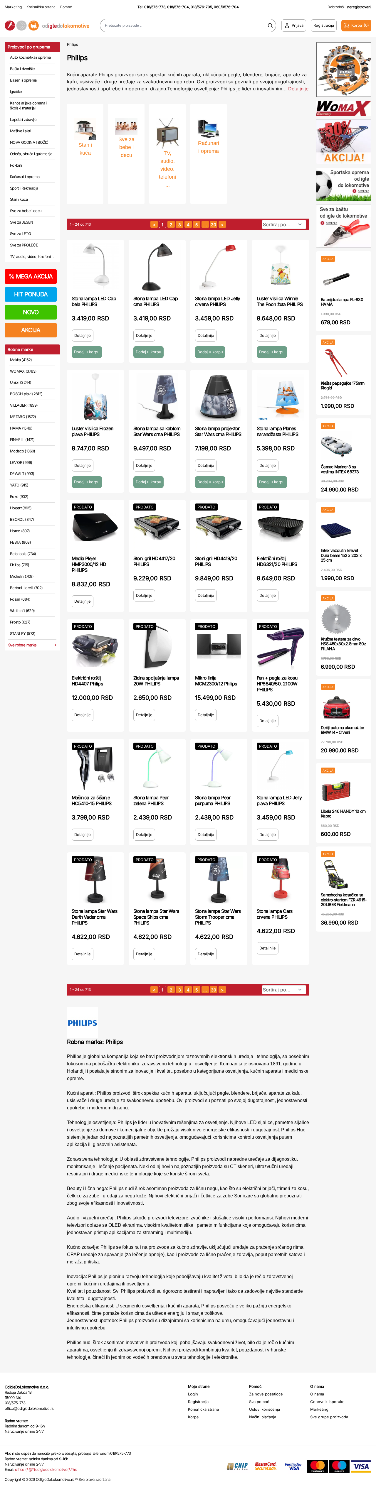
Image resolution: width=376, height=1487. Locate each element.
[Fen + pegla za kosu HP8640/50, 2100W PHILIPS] (280, 646)
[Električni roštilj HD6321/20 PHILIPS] (280, 527)
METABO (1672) (23, 416)
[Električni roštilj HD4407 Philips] (95, 646)
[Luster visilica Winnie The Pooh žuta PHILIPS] (280, 267)
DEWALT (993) (22, 473)
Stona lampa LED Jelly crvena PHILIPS (217, 301)
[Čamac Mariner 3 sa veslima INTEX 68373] (336, 446)
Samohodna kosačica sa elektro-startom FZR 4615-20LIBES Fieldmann (344, 899)
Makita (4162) (21, 359)
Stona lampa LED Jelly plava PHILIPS (279, 800)
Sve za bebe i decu (25, 210)
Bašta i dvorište (22, 68)
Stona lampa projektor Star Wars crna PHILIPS (218, 431)
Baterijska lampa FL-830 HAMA (342, 302)
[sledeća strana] (222, 224)
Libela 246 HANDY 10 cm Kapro (343, 814)
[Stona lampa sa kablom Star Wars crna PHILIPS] (157, 397)
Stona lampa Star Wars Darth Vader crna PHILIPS (94, 917)
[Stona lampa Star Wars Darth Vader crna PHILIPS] (95, 879)
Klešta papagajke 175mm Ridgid (343, 386)
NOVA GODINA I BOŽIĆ (29, 142)
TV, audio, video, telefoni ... (32, 256)
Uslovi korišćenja (264, 1409)
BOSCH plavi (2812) (26, 393)
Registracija (198, 1401)
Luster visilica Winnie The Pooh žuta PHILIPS (280, 301)
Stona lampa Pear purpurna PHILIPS (212, 800)
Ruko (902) (19, 496)
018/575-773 (154, 7)
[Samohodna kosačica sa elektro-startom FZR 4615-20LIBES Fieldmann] (336, 874)
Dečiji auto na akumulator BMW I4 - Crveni (342, 730)
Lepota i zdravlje (23, 119)
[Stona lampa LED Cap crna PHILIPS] (157, 267)
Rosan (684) (20, 599)
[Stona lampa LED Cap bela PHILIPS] (95, 267)
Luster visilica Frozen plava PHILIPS (92, 431)
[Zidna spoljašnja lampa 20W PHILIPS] (157, 646)
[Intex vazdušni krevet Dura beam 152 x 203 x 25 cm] (336, 530)
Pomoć (66, 7)
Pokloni (16, 165)
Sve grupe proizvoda (329, 1417)
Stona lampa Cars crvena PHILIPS (274, 914)
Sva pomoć (259, 1401)
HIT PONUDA (31, 294)
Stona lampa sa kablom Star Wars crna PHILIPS (156, 431)
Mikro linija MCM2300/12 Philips (216, 681)
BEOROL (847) (22, 519)
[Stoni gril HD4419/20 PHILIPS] (219, 527)
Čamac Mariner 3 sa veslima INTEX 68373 (340, 469)
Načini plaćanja (262, 1417)
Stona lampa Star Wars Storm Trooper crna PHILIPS (218, 917)
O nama (317, 1394)
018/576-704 (178, 7)
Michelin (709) (21, 576)
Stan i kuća (19, 199)
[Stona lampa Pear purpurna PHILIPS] (219, 766)
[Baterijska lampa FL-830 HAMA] (336, 279)
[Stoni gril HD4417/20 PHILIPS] (157, 527)
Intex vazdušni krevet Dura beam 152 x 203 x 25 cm (341, 555)
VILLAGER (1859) (24, 405)
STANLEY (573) (23, 633)
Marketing (13, 7)
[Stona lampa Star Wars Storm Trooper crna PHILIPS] (219, 879)
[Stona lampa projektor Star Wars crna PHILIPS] (219, 397)
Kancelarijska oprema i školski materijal (28, 106)
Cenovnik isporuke (327, 1401)
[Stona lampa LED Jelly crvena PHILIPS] (219, 267)
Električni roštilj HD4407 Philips (87, 681)
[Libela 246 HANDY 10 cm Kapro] (336, 791)
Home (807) (20, 530)
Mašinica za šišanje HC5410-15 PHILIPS (91, 800)
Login (193, 1394)
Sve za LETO (20, 233)
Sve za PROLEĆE (24, 245)
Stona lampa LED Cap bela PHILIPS (94, 301)
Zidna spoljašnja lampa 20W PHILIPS (156, 681)
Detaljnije (298, 89)
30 (213, 224)
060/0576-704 (226, 7)
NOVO (30, 312)
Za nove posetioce (266, 1394)
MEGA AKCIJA (31, 276)
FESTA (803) (20, 542)
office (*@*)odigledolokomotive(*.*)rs (46, 1469)
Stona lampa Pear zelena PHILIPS (151, 800)
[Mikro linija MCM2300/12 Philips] (219, 646)
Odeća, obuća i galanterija (31, 153)
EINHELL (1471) (22, 439)
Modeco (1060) (22, 451)
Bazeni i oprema (23, 80)
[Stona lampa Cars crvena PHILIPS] (280, 879)
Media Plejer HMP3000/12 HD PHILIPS (89, 564)
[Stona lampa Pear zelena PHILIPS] (157, 766)
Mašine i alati (20, 131)
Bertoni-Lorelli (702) (26, 587)
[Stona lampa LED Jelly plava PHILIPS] (280, 766)
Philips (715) (19, 564)
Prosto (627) (20, 622)
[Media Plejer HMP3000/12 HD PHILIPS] (95, 527)
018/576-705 (201, 7)
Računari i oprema (24, 176)
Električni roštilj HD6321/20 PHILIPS (277, 561)
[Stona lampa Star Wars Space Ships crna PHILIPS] (157, 879)
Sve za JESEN (21, 222)
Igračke (16, 91)
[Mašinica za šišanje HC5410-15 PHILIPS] (95, 766)
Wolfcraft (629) (22, 610)
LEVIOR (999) (21, 462)
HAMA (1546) (21, 428)
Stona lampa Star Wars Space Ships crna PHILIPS (156, 917)
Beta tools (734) (23, 553)
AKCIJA (30, 330)
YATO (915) (19, 485)
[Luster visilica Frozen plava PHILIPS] (95, 397)
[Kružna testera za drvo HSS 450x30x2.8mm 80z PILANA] (336, 619)
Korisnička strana (41, 7)
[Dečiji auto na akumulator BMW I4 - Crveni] (336, 707)
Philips (72, 44)
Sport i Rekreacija (24, 188)
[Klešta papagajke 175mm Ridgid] (336, 363)
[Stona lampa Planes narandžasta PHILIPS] (280, 397)
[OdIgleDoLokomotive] (47, 26)
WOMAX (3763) (23, 371)
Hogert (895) (20, 508)
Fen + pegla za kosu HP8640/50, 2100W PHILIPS (277, 683)
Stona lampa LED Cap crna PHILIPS (155, 301)
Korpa (193, 1417)
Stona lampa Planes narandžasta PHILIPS (277, 431)
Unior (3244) (20, 382)
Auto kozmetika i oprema (30, 57)
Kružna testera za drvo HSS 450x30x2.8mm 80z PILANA (343, 643)
